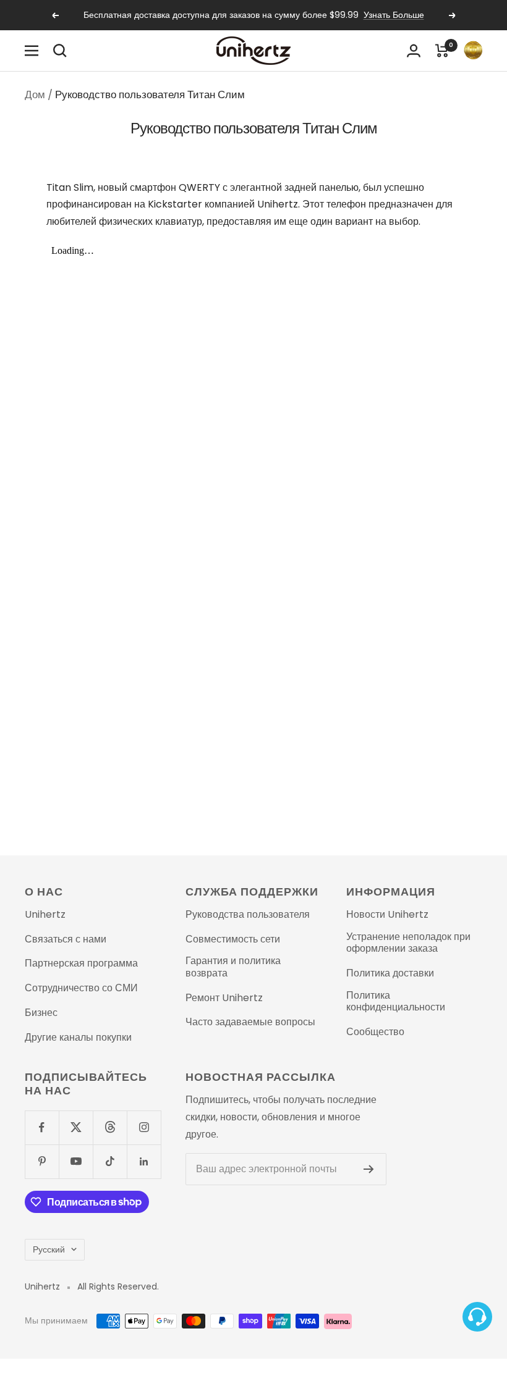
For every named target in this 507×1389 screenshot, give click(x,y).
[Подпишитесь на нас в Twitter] (76, 1127)
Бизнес (41, 1013)
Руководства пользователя (247, 915)
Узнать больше (394, 15)
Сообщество (375, 1032)
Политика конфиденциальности (395, 1001)
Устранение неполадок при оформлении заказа (408, 943)
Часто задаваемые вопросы (250, 1022)
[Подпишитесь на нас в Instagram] (144, 1127)
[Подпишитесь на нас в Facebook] (42, 1127)
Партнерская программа (81, 963)
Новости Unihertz (387, 915)
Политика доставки (390, 973)
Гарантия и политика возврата (233, 967)
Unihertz (45, 915)
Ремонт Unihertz (224, 998)
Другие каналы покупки (78, 1037)
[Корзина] (442, 50)
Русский (49, 1249)
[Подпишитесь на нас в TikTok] (110, 1161)
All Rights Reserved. (118, 1287)
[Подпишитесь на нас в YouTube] (76, 1161)
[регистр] (369, 1169)
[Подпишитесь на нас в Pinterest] (42, 1161)
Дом (35, 94)
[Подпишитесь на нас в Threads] (110, 1127)
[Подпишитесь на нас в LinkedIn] (144, 1161)
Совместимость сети (232, 939)
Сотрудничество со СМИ (81, 988)
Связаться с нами (65, 939)
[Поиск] (60, 50)
